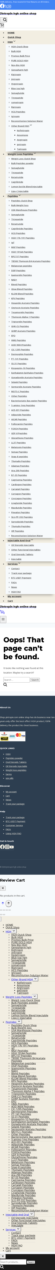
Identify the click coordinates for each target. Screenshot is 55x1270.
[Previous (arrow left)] (1, 914)
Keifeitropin (23, 130)
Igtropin (15, 116)
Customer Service (14, 825)
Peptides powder (14, 758)
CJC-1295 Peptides (20, 349)
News (14, 587)
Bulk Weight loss (19, 205)
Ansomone (22, 135)
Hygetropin (17, 83)
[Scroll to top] (3, 904)
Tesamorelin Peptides (22, 312)
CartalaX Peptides (20, 489)
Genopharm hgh (19, 69)
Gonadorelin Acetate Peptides (26, 377)
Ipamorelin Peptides (21, 275)
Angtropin (22, 139)
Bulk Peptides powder (22, 163)
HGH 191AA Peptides (22, 251)
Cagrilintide (17, 181)
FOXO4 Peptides (19, 428)
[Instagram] (9, 7)
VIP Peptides (17, 531)
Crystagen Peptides (21, 498)
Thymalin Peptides (20, 461)
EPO (13, 335)
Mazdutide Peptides (21, 507)
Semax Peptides (19, 451)
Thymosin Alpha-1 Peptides (25, 317)
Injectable (16, 559)
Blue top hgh (18, 88)
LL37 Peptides (18, 442)
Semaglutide (17, 93)
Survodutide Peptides (22, 521)
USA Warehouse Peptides (24, 210)
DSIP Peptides (18, 270)
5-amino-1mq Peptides (23, 405)
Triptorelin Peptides (21, 321)
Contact (15, 568)
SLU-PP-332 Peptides (22, 517)
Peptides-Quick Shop (22, 200)
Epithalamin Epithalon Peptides (27, 372)
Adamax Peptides (20, 465)
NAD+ (14, 279)
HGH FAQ (16, 591)
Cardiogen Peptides (21, 484)
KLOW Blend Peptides (22, 293)
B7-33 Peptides (19, 475)
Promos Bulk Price (20, 55)
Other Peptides (19, 396)
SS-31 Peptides (19, 363)
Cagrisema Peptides (21, 479)
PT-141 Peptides (19, 358)
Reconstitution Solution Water (27, 121)
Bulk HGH (16, 51)
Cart (10, 600)
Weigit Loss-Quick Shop (23, 158)
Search (31, 1262)
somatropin (17, 102)
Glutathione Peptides (22, 437)
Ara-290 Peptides (20, 470)
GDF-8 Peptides (19, 433)
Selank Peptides (19, 382)
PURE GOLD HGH (19, 60)
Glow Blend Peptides (21, 289)
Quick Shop (14, 37)
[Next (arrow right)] (4, 914)
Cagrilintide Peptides (22, 228)
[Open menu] (3, 619)
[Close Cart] (3, 888)
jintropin (15, 79)
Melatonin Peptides (21, 447)
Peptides (11, 1022)
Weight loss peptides (16, 770)
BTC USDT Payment (21, 577)
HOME (11, 32)
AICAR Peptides (19, 419)
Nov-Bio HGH (18, 65)
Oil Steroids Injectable (22, 545)
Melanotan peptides (21, 265)
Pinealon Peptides (20, 512)
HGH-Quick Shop (19, 46)
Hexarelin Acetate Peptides (25, 303)
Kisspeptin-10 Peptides (23, 368)
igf (12, 242)
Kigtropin (16, 74)
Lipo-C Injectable (19, 191)
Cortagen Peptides (21, 493)
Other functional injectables (25, 549)
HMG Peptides (18, 340)
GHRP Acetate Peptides (23, 330)
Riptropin (16, 107)
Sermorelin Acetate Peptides (26, 386)
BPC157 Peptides (20, 256)
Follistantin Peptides (22, 424)
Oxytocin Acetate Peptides (25, 307)
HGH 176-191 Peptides (23, 237)
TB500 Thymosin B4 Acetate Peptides (30, 261)
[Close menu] (1, 919)
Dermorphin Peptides (22, 354)
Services (11, 1229)
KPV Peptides (18, 298)
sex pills (9, 778)
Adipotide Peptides (21, 414)
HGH (8, 754)
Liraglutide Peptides (21, 503)
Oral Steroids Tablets (22, 554)
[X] (6, 7)
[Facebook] (2, 7)
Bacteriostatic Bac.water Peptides (29, 400)
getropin (21, 144)
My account (14, 596)
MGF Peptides (18, 247)
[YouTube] (12, 848)
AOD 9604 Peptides (21, 344)
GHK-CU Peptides (20, 326)
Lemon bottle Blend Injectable (26, 186)
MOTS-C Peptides (20, 391)
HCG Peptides (18, 111)
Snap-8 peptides (19, 456)
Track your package (21, 573)
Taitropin (22, 149)
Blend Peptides (19, 284)
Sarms (9, 774)
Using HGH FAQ (13, 833)
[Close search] (3, 1256)
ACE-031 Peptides (20, 410)
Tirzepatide (17, 97)
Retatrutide (17, 177)
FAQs (14, 582)
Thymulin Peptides (20, 526)
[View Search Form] (3, 19)
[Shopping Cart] (2, 25)
